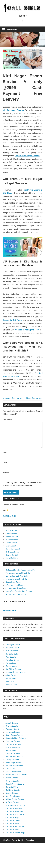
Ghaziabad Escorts (13, 747)
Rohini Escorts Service (14, 735)
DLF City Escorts (12, 802)
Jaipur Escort (11, 675)
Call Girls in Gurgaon (13, 669)
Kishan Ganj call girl (33, 398)
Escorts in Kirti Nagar (12, 320)
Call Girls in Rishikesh (14, 808)
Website (6, 473)
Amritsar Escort (11, 684)
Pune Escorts (11, 657)
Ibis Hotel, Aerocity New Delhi (17, 576)
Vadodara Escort (12, 540)
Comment (7, 420)
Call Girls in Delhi (9, 516)
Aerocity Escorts (12, 723)
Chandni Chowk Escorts (15, 784)
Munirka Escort (11, 663)
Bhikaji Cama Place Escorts (16, 775)
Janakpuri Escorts (12, 760)
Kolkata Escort (11, 543)
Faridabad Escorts (12, 660)
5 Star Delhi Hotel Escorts (15, 585)
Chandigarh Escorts (13, 645)
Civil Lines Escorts (13, 790)
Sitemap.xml (9, 610)
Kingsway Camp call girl (13, 398)
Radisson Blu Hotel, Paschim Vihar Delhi (21, 570)
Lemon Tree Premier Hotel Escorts (19, 591)
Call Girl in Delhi (12, 654)
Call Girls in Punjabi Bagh (15, 833)
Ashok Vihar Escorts (13, 772)
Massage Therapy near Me (16, 672)
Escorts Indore (11, 666)
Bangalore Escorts (13, 648)
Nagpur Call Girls (12, 555)
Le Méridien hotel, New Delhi (16, 579)
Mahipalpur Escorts (13, 732)
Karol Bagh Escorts (13, 753)
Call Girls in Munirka (13, 744)
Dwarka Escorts (12, 726)
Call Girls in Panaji (12, 830)
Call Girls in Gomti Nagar (15, 814)
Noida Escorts (11, 678)
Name (5, 453)
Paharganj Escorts (13, 729)
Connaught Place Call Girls (16, 738)
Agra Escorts (10, 681)
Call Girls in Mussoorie (14, 811)
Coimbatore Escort (13, 549)
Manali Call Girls (12, 558)
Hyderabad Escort (12, 552)
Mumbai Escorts (12, 651)
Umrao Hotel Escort (13, 582)
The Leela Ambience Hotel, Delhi (18, 573)
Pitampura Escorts (13, 741)
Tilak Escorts (10, 769)
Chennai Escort (11, 534)
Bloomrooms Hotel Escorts (16, 594)
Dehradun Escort (12, 537)
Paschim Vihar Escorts (14, 756)
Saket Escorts (11, 750)
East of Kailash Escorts (14, 766)
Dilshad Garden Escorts (15, 799)
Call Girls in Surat (12, 824)
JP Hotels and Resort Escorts (17, 588)
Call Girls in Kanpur (13, 821)
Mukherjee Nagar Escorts (15, 805)
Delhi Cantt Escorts (13, 796)
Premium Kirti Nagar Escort (27, 330)
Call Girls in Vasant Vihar (15, 827)
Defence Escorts (12, 793)
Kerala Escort (11, 546)
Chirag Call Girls (12, 787)
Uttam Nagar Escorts (14, 763)
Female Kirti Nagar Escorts (27, 156)
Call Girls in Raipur (13, 817)
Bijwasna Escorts (12, 781)
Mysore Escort (11, 530)
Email (5, 463)
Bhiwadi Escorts (12, 778)
